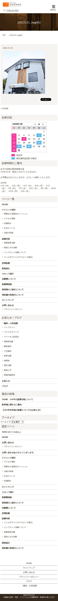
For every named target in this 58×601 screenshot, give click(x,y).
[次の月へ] (44, 124)
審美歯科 (7, 346)
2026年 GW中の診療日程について (17, 399)
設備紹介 (7, 223)
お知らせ (6, 381)
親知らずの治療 (10, 247)
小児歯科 (7, 351)
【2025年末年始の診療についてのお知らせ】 (21, 410)
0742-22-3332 (12, 10)
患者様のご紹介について (13, 289)
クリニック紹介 (9, 210)
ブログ (5, 386)
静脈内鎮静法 (9, 375)
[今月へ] (39, 124)
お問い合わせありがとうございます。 (18, 452)
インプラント (9, 327)
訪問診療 (6, 263)
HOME (5, 109)
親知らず (7, 370)
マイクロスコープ (11, 332)
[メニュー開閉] (53, 6)
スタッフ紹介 (8, 274)
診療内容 (6, 239)
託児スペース (9, 228)
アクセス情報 (9, 218)
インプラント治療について (15, 252)
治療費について (9, 279)
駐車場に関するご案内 (12, 405)
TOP (3, 35)
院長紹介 (6, 268)
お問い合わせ (8, 305)
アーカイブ (5, 422)
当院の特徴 (8, 233)
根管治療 (7, 356)
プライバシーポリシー (13, 309)
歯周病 (7, 360)
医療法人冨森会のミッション (16, 214)
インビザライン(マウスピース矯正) (18, 257)
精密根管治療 (9, 243)
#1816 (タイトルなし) (11, 432)
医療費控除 (7, 284)
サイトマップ (8, 300)
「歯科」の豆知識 (10, 323)
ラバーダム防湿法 (11, 337)
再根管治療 (8, 341)
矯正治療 (7, 365)
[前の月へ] (34, 124)
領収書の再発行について (13, 295)
